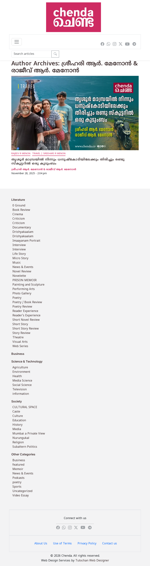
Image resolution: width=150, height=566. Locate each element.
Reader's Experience (26, 315)
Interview (19, 245)
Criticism (18, 219)
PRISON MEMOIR (24, 280)
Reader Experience (25, 311)
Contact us (109, 543)
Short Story (20, 324)
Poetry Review (22, 307)
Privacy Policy (87, 543)
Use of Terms (62, 543)
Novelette (19, 276)
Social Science (22, 385)
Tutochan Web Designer (92, 561)
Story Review (21, 333)
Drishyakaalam (22, 232)
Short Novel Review (26, 320)
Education (19, 420)
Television (19, 389)
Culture (17, 416)
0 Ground (18, 206)
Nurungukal (20, 438)
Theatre (18, 337)
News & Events (22, 267)
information (20, 394)
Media (16, 429)
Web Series (20, 346)
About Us (40, 543)
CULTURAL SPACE (24, 407)
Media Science (22, 381)
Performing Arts (23, 289)
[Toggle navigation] (17, 41)
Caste (16, 412)
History (17, 425)
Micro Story (20, 258)
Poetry (16, 298)
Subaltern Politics (24, 447)
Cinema (17, 214)
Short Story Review (25, 329)
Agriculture (20, 367)
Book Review (21, 210)
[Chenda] (73, 17)
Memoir (17, 469)
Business (18, 460)
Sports (16, 487)
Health (17, 376)
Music (16, 263)
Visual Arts (20, 342)
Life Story (19, 254)
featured (18, 465)
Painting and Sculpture (28, 285)
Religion (18, 442)
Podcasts (18, 478)
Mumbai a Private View (28, 434)
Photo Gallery (21, 293)
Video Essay (20, 495)
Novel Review (21, 271)
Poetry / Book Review (27, 302)
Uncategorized (22, 491)
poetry (16, 482)
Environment (21, 372)
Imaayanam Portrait (26, 241)
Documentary (21, 228)
